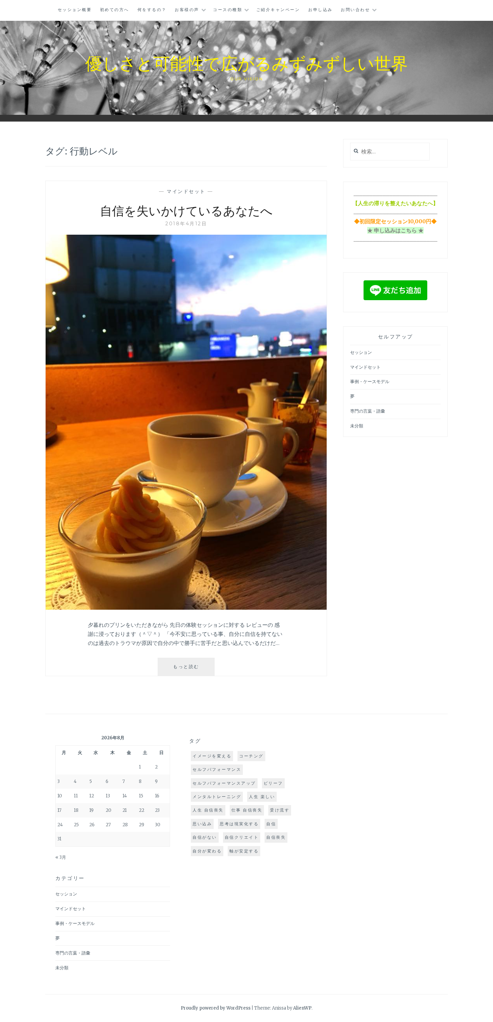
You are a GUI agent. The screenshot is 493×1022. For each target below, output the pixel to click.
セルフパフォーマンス (217, 769)
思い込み (202, 823)
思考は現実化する (239, 823)
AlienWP (302, 1008)
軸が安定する (244, 850)
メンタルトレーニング (217, 796)
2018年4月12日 (186, 224)
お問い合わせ (355, 9)
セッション (361, 352)
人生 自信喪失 (208, 809)
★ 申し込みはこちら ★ (395, 230)
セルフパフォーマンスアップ (224, 783)
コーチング (251, 755)
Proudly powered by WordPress (216, 1008)
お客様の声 (187, 9)
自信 (271, 823)
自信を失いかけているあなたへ (186, 210)
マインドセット (186, 191)
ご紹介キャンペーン (278, 9)
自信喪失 (276, 837)
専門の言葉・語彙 (367, 411)
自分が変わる (207, 850)
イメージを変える (212, 755)
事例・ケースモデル (369, 381)
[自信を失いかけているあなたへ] (186, 607)
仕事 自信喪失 (247, 809)
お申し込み (320, 9)
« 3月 (60, 857)
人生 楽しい (262, 796)
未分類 (356, 426)
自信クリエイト (242, 837)
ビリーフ (273, 783)
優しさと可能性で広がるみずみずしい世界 (246, 62)
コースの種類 (227, 9)
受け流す (279, 809)
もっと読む (188, 669)
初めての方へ (114, 9)
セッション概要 (75, 9)
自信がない (205, 837)
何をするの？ (152, 9)
